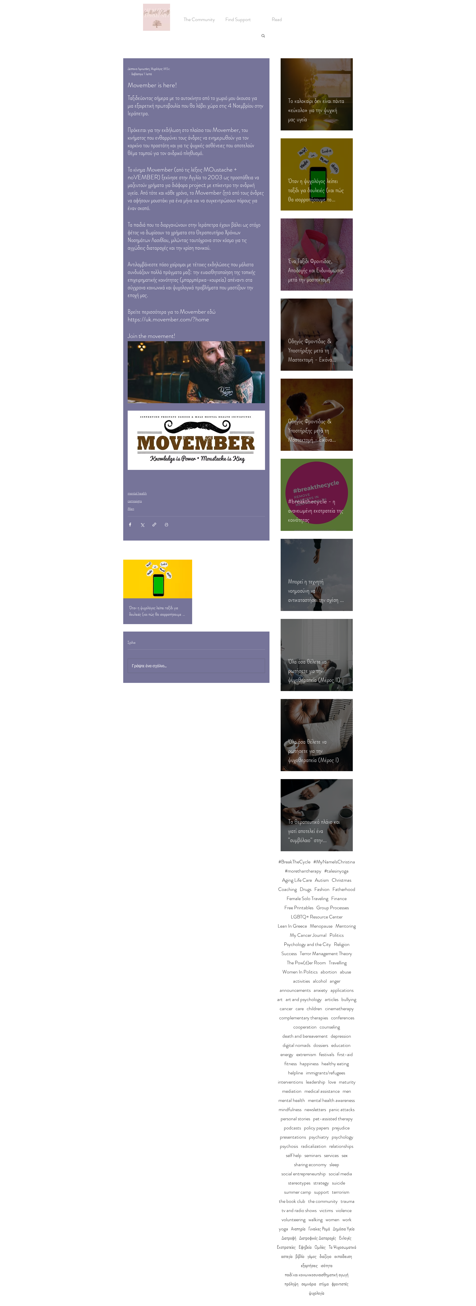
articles (331, 999)
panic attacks (342, 1109)
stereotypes (299, 1183)
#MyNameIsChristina (334, 862)
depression (341, 1036)
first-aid (345, 1054)
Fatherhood (343, 889)
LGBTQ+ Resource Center (317, 917)
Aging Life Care (297, 880)
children (314, 1008)
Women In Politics (300, 972)
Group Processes (332, 908)
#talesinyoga (336, 871)
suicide (338, 1183)
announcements (295, 990)
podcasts (292, 1128)
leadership (315, 1082)
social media (340, 1174)
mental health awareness (331, 1100)
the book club (292, 1201)
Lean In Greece (292, 926)
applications (342, 990)
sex (345, 1155)
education (341, 1045)
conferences (342, 1018)
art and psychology (304, 999)
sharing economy (310, 1164)
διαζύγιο (325, 1256)
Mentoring (345, 926)
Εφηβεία (305, 1247)
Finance (339, 898)
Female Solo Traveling (307, 898)
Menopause (321, 926)
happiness (309, 1064)
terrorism (340, 1192)
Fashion (321, 889)
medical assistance (322, 1091)
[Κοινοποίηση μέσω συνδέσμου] (154, 524)
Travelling (338, 963)
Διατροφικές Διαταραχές (317, 1238)
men (347, 1091)
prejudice (341, 1128)
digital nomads (296, 1045)
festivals (326, 1054)
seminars (312, 1155)
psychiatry (319, 1137)
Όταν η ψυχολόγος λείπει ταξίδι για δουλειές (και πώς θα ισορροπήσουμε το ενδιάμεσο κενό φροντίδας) (157, 611)
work (347, 1219)
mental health (137, 493)
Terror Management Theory (326, 953)
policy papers (316, 1128)
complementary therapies (303, 1018)
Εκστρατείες (286, 1247)
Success (289, 953)
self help (293, 1155)
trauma (348, 1201)
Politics (336, 935)
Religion (342, 944)
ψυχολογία (316, 1293)
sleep (334, 1164)
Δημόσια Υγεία (344, 1229)
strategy (321, 1183)
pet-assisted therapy (333, 1119)
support (321, 1192)
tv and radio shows (299, 1210)
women (332, 1219)
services (331, 1155)
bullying (348, 999)
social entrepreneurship (303, 1174)
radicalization (313, 1146)
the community (323, 1201)
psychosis (289, 1146)
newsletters (315, 1109)
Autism (322, 880)
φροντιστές (340, 1284)
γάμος (312, 1256)
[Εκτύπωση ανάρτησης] (166, 524)
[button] (263, 35)
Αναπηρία (298, 1229)
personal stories (295, 1119)
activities (301, 981)
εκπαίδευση (343, 1256)
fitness (290, 1064)
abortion (329, 972)
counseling (330, 1027)
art (280, 999)
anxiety (320, 990)
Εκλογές (345, 1238)
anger (335, 981)
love (332, 1082)
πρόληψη (291, 1284)
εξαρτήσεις (309, 1265)
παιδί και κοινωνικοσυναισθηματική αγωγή (317, 1275)
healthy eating (335, 1064)
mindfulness (290, 1109)
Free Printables (298, 908)
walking (315, 1219)
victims (326, 1210)
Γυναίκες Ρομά (319, 1229)
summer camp (297, 1192)
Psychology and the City (307, 944)
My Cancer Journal (308, 935)
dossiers (320, 1045)
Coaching (287, 889)
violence (344, 1210)
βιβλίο (300, 1256)
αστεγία (287, 1256)
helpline (295, 1073)
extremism (306, 1054)
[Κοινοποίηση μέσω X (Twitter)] (142, 524)
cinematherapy (339, 1008)
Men (131, 508)
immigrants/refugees (325, 1073)
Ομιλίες (320, 1247)
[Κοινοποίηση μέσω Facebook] (130, 524)
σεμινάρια (308, 1284)
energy (286, 1054)
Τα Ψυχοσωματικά (342, 1247)
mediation (291, 1091)
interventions (290, 1082)
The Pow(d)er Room (306, 963)
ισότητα (326, 1265)
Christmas (341, 880)
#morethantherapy (303, 871)
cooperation (305, 1027)
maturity (347, 1082)
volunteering (293, 1219)
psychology (342, 1137)
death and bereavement (305, 1036)
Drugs (305, 889)
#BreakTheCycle (294, 862)
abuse (345, 972)
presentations (293, 1137)
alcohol (320, 981)
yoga (283, 1229)
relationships (341, 1146)
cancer (286, 1008)
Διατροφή (289, 1238)
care (300, 1008)
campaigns (135, 500)
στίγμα (324, 1284)
